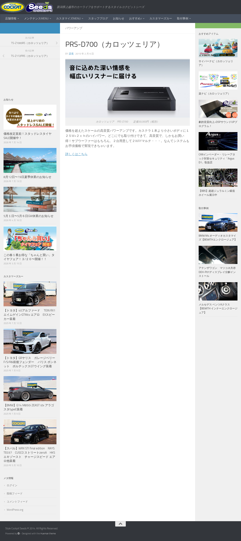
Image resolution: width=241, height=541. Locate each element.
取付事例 (182, 18)
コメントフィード (17, 501)
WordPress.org (15, 509)
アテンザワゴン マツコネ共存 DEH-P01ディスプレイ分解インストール (217, 272)
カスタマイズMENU (68, 18)
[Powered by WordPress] (18, 533)
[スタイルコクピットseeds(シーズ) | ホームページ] (26, 7)
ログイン (12, 485)
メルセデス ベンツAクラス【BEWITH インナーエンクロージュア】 (218, 308)
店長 (71, 53)
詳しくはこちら (76, 154)
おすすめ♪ (135, 18)
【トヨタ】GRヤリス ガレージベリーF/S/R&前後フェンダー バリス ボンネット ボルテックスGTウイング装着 (30, 362)
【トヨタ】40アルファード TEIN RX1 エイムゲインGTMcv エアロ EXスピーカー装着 (30, 314)
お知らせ (118, 18)
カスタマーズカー (160, 18)
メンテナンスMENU (36, 18)
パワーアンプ (73, 28)
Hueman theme (48, 533)
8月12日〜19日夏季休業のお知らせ (27, 177)
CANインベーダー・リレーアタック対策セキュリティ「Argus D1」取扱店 (217, 158)
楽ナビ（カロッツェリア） (214, 93)
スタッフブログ (98, 18)
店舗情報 (10, 18)
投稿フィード (15, 493)
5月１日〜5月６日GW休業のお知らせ (28, 216)
